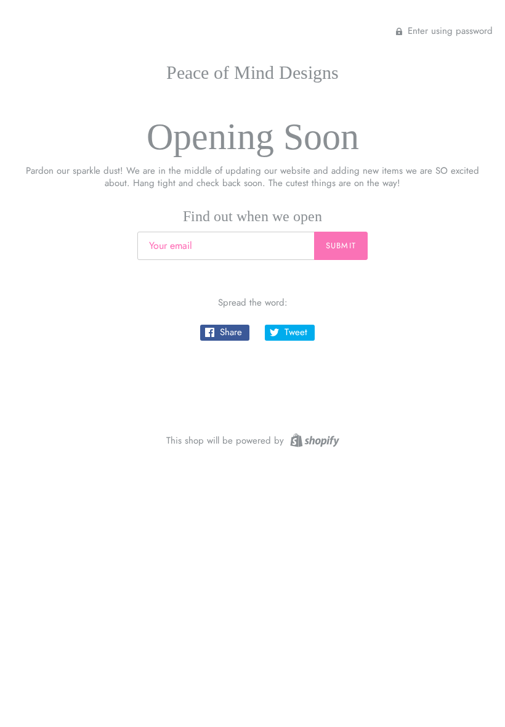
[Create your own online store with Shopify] (313, 439)
